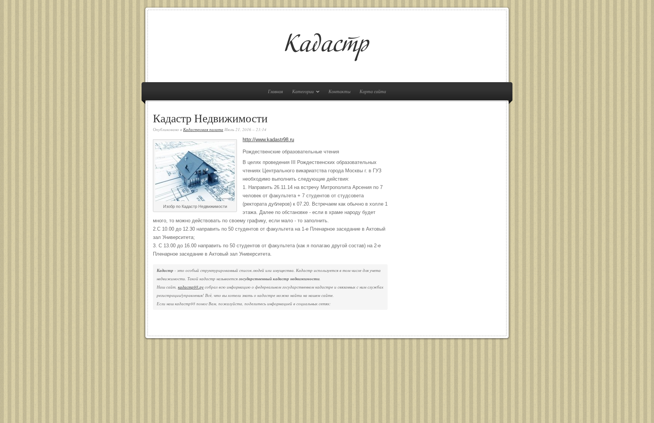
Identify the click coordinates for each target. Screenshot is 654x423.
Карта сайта (373, 91)
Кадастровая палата (203, 129)
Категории (301, 92)
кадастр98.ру (191, 287)
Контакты (339, 91)
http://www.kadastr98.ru (268, 139)
